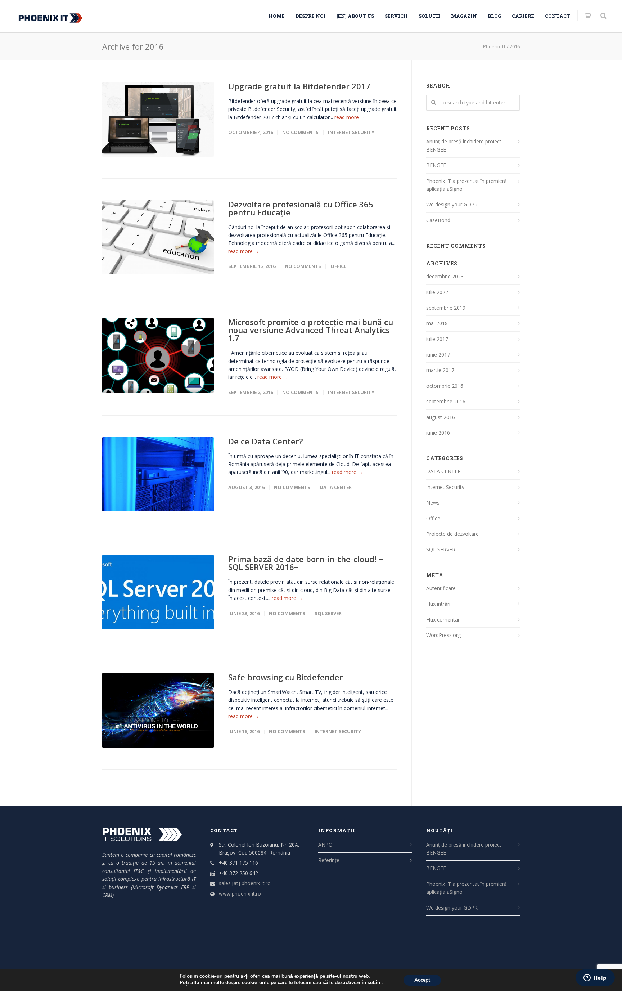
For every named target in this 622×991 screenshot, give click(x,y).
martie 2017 (440, 370)
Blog (494, 16)
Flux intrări (438, 603)
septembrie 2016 (445, 401)
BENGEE (436, 165)
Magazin (464, 16)
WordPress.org (443, 635)
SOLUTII (429, 16)
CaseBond (438, 220)
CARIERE (523, 16)
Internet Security (351, 132)
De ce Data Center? (265, 441)
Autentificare (441, 588)
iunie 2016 (438, 432)
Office (338, 266)
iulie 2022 (437, 292)
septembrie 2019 (445, 307)
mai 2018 (437, 323)
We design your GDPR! (452, 204)
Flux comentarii (444, 619)
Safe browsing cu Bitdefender (285, 677)
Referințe (328, 860)
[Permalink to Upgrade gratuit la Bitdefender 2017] (158, 119)
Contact (557, 16)
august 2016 (440, 417)
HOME (277, 16)
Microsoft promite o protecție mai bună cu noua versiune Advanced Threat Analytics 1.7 (310, 330)
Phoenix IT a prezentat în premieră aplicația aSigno (466, 185)
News (433, 502)
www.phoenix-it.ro (240, 893)
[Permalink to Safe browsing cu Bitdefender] (158, 710)
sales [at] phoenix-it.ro (245, 883)
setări (374, 982)
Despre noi (311, 16)
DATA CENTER (336, 487)
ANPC (325, 844)
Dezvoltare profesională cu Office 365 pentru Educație (300, 208)
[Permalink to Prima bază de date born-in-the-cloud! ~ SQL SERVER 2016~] (158, 592)
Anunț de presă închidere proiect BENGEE (463, 145)
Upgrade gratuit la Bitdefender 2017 (299, 86)
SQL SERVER (328, 613)
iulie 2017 (437, 339)
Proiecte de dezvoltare (452, 533)
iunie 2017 (438, 354)
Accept (422, 980)
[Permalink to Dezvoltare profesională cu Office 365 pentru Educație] (158, 237)
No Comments (300, 132)
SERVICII (396, 16)
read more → (349, 117)
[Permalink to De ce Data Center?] (158, 474)
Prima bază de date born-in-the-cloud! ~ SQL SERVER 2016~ (305, 562)
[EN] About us (355, 16)
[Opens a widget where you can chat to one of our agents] (595, 978)
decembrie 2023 (445, 276)
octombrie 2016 (444, 385)
